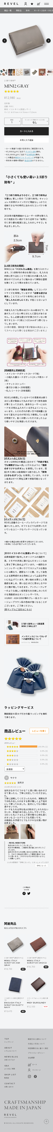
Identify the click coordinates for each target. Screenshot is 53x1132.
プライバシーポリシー (36, 1053)
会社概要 (31, 1057)
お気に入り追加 (26, 140)
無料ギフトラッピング (24, 157)
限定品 (18, 10)
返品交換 (28, 160)
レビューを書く (39, 730)
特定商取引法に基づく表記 (38, 1048)
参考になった (41, 865)
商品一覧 (8, 10)
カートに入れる (26, 131)
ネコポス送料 (30, 151)
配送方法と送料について (37, 1039)
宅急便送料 (31, 154)
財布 (28, 10)
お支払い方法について (36, 1043)
